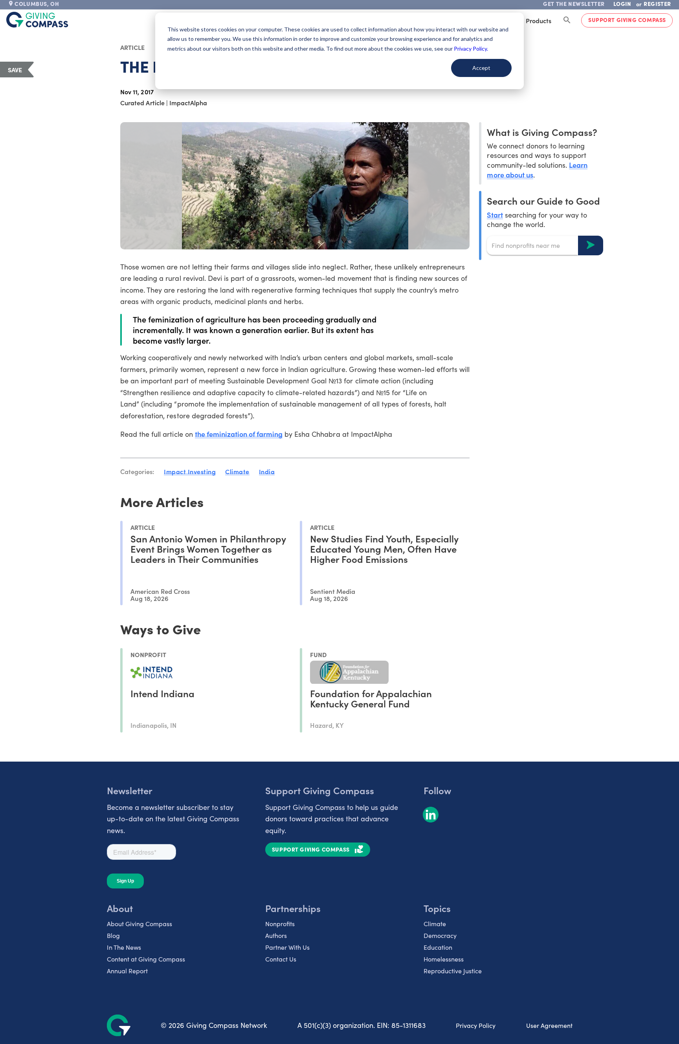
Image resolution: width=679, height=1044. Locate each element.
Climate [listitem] (435, 923)
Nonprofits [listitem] (280, 923)
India (267, 471)
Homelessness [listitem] (444, 959)
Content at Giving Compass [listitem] (146, 959)
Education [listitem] (438, 947)
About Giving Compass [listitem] (139, 923)
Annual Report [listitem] (127, 971)
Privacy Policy (475, 1025)
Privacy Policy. (471, 48)
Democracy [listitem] (440, 935)
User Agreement (549, 1025)
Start (495, 214)
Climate (237, 471)
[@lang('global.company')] (37, 19)
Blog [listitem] (113, 935)
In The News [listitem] (124, 947)
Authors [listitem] (276, 935)
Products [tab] (538, 20)
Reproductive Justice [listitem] (453, 971)
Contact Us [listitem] (280, 959)
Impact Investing (190, 471)
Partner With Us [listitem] (287, 947)
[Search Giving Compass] (567, 20)
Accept (481, 67)
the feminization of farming (239, 434)
